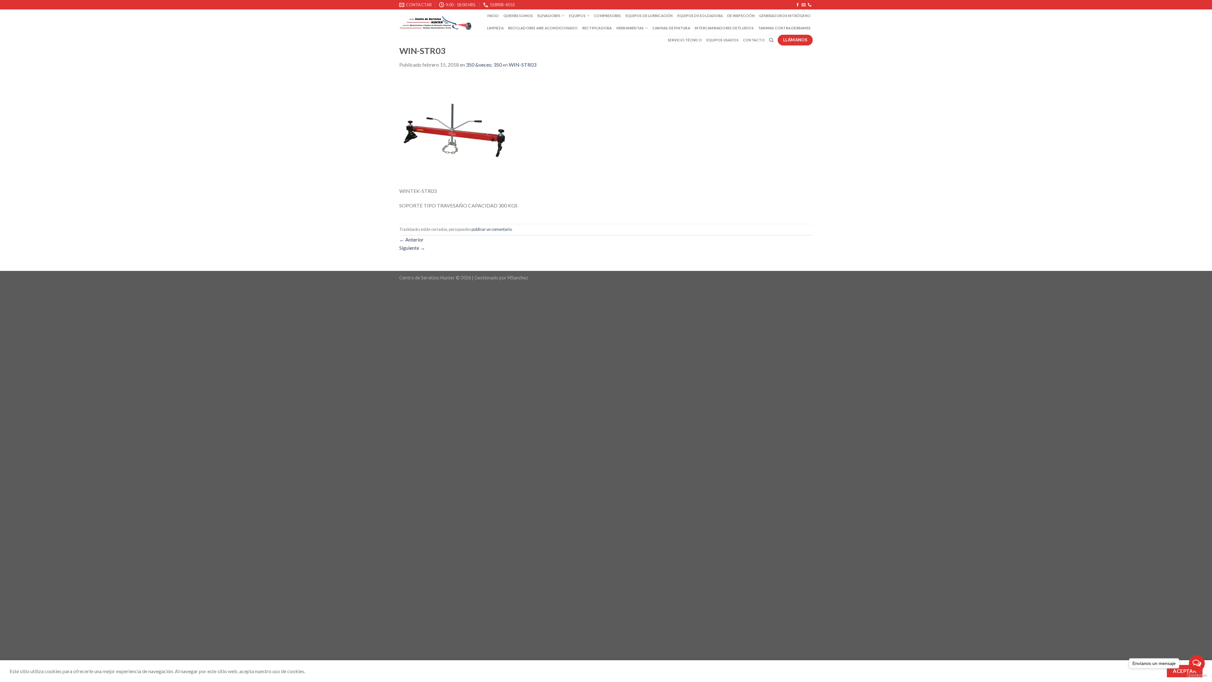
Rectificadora (597, 28)
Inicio (493, 16)
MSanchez (518, 277)
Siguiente (412, 248)
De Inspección (741, 16)
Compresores (607, 16)
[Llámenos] (809, 5)
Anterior (411, 239)
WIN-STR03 (522, 65)
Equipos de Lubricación (649, 16)
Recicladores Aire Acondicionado (543, 28)
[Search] (771, 40)
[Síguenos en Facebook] (797, 5)
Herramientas (630, 28)
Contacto (754, 40)
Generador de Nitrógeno (785, 16)
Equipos (577, 16)
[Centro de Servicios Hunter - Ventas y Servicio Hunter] (435, 22)
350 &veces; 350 (484, 65)
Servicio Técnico (685, 40)
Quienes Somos (518, 16)
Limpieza (495, 28)
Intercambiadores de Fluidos (724, 28)
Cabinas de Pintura (671, 28)
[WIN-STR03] (454, 131)
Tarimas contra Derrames (784, 28)
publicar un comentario (492, 229)
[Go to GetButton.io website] (1197, 675)
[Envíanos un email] (803, 5)
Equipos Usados (722, 40)
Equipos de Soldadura (700, 16)
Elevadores (549, 16)
